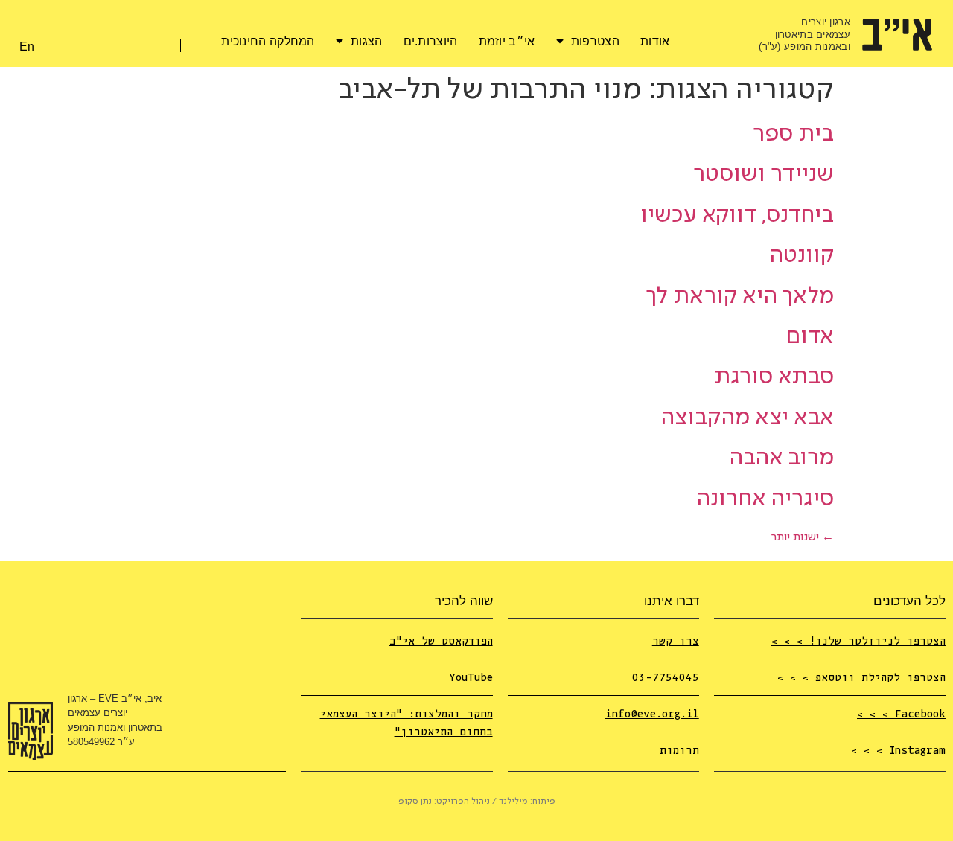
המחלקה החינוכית (268, 41)
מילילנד (513, 801)
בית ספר (793, 134)
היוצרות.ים (431, 41)
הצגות (367, 41)
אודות (655, 41)
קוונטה (801, 255)
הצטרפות (595, 41)
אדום (809, 336)
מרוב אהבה (781, 458)
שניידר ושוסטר (763, 174)
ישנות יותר (802, 537)
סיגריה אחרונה (765, 499)
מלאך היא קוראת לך (740, 296)
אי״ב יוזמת (507, 41)
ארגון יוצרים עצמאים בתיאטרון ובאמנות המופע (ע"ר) (804, 34)
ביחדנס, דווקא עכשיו (737, 215)
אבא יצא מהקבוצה (747, 417)
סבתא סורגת (774, 376)
